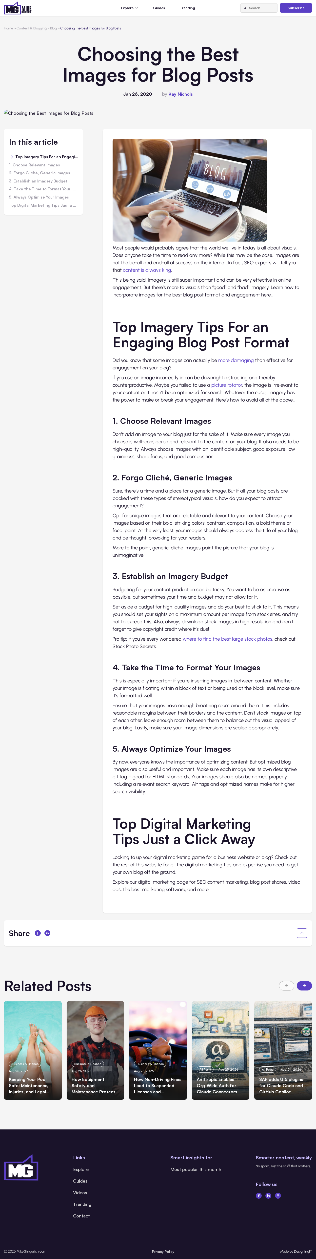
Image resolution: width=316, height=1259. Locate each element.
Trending (187, 8)
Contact (81, 1215)
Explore (81, 1169)
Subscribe (296, 8)
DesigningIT (303, 1251)
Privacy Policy (163, 1251)
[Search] (245, 8)
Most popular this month (195, 1169)
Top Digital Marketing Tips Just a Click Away (43, 205)
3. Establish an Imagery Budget (38, 181)
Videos (80, 1192)
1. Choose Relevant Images (35, 165)
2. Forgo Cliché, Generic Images (40, 173)
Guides (159, 8)
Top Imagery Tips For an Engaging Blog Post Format (46, 157)
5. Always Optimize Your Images (39, 197)
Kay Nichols (181, 94)
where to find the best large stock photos (227, 639)
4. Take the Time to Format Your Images (43, 189)
